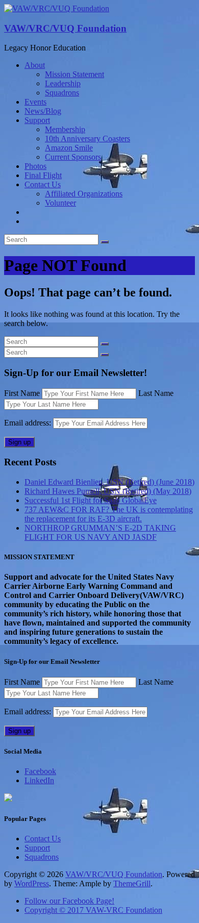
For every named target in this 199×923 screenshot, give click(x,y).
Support (37, 120)
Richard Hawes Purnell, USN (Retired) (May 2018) (107, 491)
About (34, 65)
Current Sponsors (73, 157)
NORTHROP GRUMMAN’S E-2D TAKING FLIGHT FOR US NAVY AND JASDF (100, 532)
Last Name (155, 393)
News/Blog (42, 111)
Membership (65, 129)
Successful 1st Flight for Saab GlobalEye (90, 500)
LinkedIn (39, 780)
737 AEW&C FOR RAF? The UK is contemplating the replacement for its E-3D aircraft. (108, 514)
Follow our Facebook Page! (69, 900)
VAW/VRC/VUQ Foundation (65, 28)
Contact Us (42, 184)
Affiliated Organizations (83, 193)
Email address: (28, 422)
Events (35, 101)
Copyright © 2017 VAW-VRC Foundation (93, 910)
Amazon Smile (69, 147)
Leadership (63, 83)
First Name (22, 393)
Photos (35, 166)
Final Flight (43, 175)
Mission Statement (74, 74)
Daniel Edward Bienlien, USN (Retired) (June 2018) (109, 482)
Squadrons (62, 92)
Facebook (40, 771)
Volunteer (60, 202)
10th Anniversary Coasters (87, 138)
